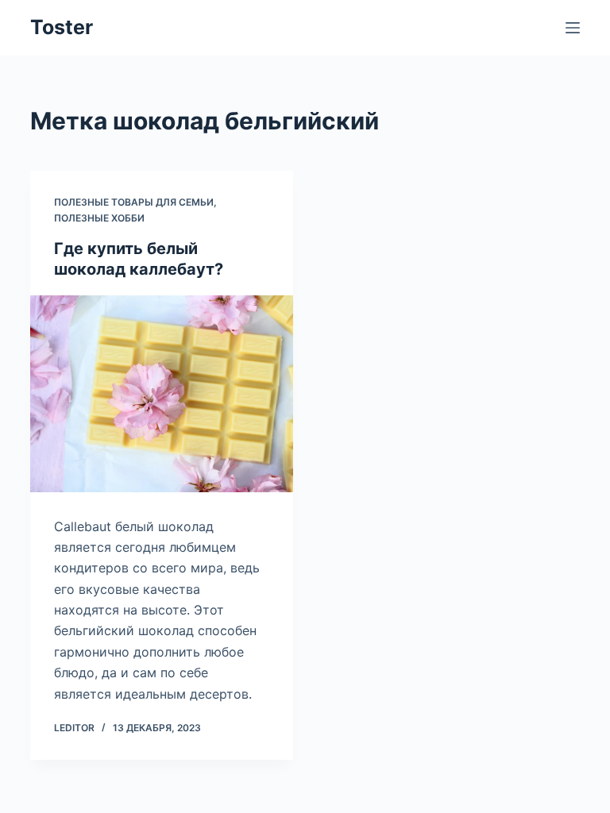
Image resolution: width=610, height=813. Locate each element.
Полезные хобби (99, 218)
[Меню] (573, 28)
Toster (61, 27)
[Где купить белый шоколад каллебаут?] (161, 393)
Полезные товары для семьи (134, 202)
